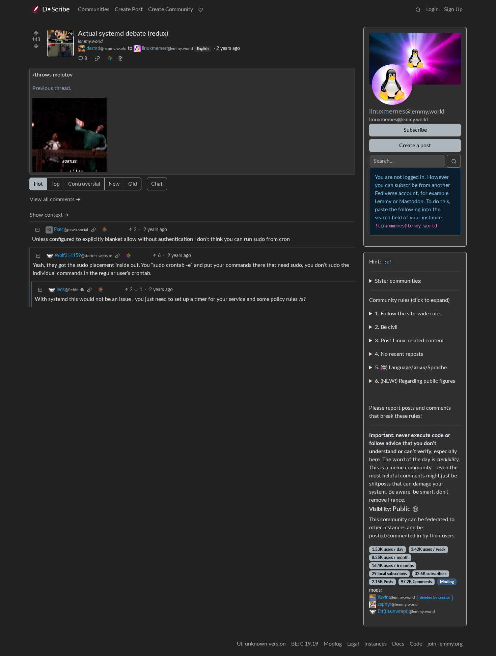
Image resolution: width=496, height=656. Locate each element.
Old (132, 184)
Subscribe (415, 130)
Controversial (84, 184)
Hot (38, 184)
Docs (398, 644)
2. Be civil (386, 327)
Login (432, 9)
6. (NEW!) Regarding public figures (415, 381)
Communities (93, 9)
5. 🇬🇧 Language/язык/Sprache (411, 367)
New (114, 184)
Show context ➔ (49, 215)
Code (416, 644)
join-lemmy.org (445, 644)
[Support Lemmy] (201, 9)
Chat (157, 184)
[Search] (418, 9)
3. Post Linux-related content (409, 340)
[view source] (120, 59)
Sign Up (453, 9)
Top (55, 184)
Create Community (170, 9)
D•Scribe (56, 9)
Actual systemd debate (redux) (123, 33)
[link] (97, 58)
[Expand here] (60, 43)
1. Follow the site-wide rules (408, 313)
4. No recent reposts (399, 354)
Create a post (415, 145)
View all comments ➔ (55, 199)
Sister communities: (398, 281)
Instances (375, 644)
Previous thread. (51, 88)
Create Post (129, 9)
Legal (353, 644)
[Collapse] (37, 230)
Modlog (447, 582)
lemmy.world (90, 41)
